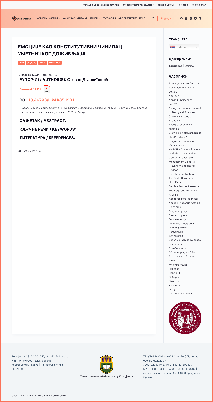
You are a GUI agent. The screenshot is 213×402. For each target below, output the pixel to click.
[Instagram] (191, 18)
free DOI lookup (166, 5)
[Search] (153, 18)
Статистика (109, 18)
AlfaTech (174, 95)
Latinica (189, 65)
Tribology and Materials (183, 190)
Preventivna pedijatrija (182, 165)
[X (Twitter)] (186, 18)
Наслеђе (174, 268)
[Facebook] (181, 18)
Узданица (175, 285)
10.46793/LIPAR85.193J (51, 100)
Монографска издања (75, 18)
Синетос (174, 281)
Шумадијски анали (180, 293)
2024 (21, 62)
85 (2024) (31, 62)
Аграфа (173, 194)
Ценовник (95, 18)
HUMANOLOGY (178, 136)
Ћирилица (175, 65)
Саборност (175, 277)
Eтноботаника (177, 248)
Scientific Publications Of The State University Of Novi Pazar (183, 178)
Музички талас (178, 264)
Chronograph (199, 5)
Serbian (180, 47)
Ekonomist (175, 120)
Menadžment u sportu (182, 161)
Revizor (173, 170)
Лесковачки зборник (181, 256)
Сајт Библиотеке (127, 18)
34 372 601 (53, 356)
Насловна (41, 18)
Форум (173, 289)
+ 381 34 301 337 (34, 356)
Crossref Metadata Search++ (138, 5)
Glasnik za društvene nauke (185, 132)
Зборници (54, 18)
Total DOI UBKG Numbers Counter (101, 5)
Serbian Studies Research (184, 186)
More (142, 18)
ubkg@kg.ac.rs (167, 18)
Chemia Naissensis (180, 116)
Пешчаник (175, 272)
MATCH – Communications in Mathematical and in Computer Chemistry (185, 153)
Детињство (176, 235)
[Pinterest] (200, 18)
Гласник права (178, 215)
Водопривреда (178, 211)
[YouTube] (195, 18)
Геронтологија (177, 219)
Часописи (55, 62)
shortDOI (183, 5)
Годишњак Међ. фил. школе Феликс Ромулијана (181, 227)
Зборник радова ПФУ (182, 252)
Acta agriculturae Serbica (184, 83)
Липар (42, 62)
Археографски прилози (183, 198)
